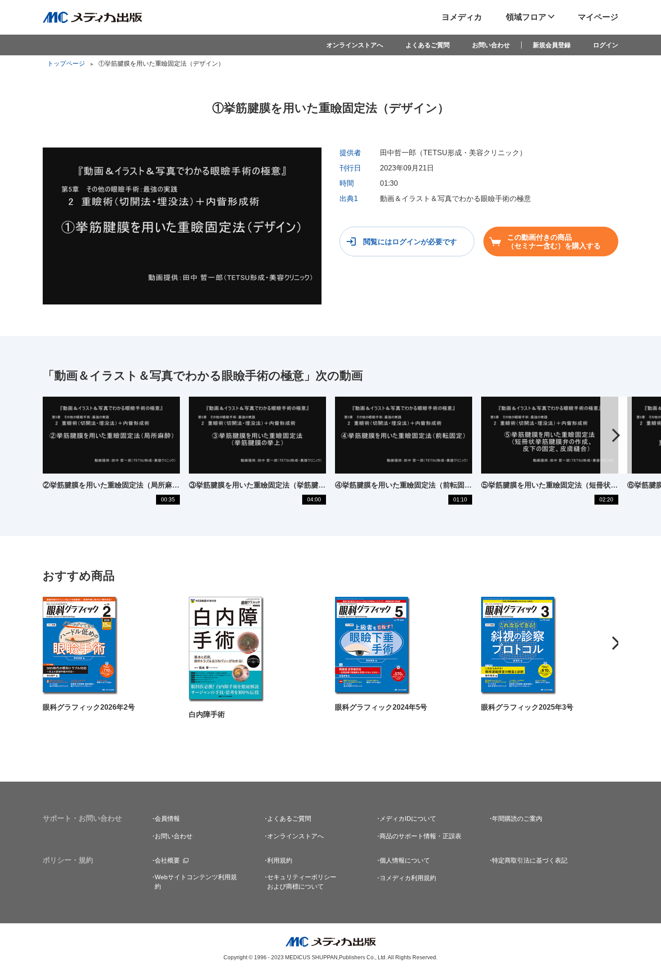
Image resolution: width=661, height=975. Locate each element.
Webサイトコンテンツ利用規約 (196, 881)
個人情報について (405, 860)
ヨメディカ (462, 17)
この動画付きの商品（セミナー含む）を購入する (554, 241)
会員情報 (167, 818)
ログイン (605, 45)
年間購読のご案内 (517, 818)
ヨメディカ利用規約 (408, 877)
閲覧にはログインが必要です (410, 242)
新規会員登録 (552, 45)
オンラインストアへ (354, 45)
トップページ (66, 63)
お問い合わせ (491, 45)
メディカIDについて (408, 818)
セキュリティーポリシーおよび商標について (301, 881)
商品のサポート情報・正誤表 (420, 836)
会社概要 (167, 860)
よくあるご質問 (428, 45)
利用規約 (279, 860)
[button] (616, 435)
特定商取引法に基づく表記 (529, 860)
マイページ (598, 17)
